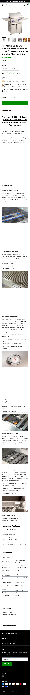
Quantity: (4, 97)
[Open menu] (2, 5)
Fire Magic (5, 60)
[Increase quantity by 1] (19, 97)
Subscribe (7, 664)
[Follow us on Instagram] (3, 676)
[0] (27, 5)
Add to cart (15, 103)
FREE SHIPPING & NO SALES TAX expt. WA (15, 1)
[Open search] (24, 5)
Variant (4, 65)
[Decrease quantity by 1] (9, 97)
